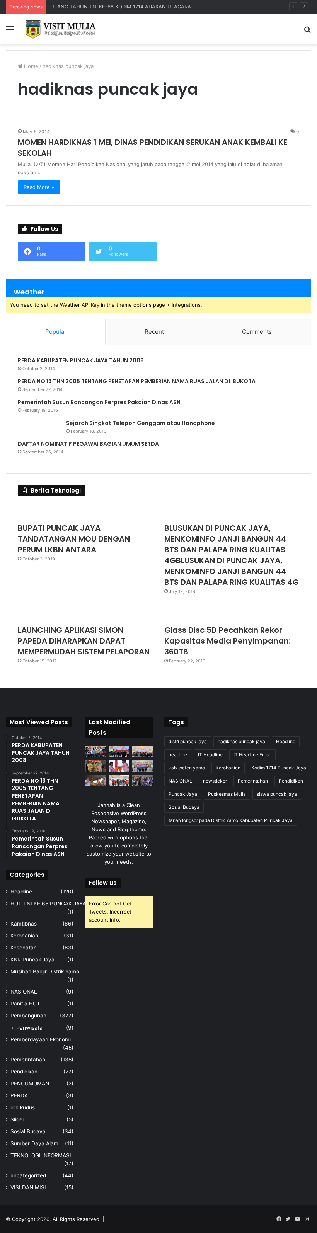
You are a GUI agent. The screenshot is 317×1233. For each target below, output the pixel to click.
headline (178, 754)
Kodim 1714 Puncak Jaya (278, 768)
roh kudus (22, 1107)
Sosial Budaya (28, 1131)
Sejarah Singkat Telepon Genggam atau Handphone (140, 423)
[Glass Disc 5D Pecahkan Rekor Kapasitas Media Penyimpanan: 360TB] (231, 613)
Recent (154, 331)
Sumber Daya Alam (34, 1143)
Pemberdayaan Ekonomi (40, 1039)
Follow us (103, 883)
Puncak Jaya (183, 794)
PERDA (19, 1095)
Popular (55, 331)
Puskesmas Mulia (227, 794)
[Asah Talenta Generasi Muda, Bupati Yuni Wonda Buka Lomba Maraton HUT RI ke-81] (142, 780)
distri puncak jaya (188, 741)
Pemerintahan (27, 1059)
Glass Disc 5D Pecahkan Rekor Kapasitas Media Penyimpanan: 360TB (227, 641)
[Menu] (10, 32)
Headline (21, 891)
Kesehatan (23, 947)
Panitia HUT (25, 1003)
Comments (257, 331)
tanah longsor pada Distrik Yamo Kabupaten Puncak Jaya (231, 820)
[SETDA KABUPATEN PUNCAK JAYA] (62, 29)
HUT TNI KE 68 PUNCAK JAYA (48, 903)
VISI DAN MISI (28, 1187)
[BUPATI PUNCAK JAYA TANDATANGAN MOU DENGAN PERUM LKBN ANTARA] (85, 511)
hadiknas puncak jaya (241, 741)
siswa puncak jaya (277, 794)
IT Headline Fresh (252, 754)
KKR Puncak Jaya (32, 959)
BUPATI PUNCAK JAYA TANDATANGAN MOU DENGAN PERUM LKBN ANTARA (74, 539)
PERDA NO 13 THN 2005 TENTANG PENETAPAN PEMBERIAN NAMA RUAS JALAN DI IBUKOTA (137, 381)
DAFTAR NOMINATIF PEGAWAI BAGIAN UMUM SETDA (88, 444)
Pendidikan (23, 1071)
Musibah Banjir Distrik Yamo (44, 971)
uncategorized (28, 1175)
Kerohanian (24, 935)
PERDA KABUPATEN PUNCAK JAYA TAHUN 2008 (81, 360)
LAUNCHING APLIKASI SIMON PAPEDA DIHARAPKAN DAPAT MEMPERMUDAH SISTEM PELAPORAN (84, 641)
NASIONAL (23, 991)
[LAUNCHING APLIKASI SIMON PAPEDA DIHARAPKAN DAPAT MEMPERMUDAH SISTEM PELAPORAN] (85, 613)
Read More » (39, 187)
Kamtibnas (23, 924)
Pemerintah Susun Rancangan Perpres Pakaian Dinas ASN (99, 402)
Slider (17, 1119)
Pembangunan (28, 1015)
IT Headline (210, 754)
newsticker (215, 781)
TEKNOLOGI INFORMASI (40, 1155)
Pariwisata (29, 1027)
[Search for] (307, 32)
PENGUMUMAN (29, 1083)
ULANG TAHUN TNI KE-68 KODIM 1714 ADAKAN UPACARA (120, 6)
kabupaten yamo (187, 768)
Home (30, 66)
